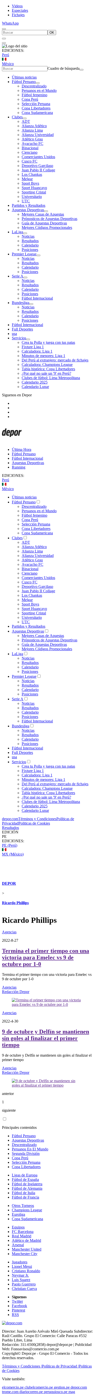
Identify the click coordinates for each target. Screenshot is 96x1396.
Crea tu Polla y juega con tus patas (48, 342)
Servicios (19, 338)
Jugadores (19, 1262)
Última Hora (21, 449)
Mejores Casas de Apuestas (43, 214)
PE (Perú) (9, 845)
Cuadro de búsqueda (64, 68)
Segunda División (26, 1153)
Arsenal (18, 1245)
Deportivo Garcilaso (37, 166)
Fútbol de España (25, 1179)
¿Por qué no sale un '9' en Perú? (46, 373)
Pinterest (18, 1310)
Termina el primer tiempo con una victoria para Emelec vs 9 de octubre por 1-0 (45, 957)
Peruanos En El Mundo (30, 1149)
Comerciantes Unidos (38, 157)
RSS (15, 1315)
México (8, 64)
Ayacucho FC (32, 143)
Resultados (30, 241)
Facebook (19, 1306)
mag (71, 1392)
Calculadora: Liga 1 (37, 351)
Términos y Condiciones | (22, 1366)
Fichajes (18, 15)
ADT (26, 121)
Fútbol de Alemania (27, 1188)
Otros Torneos (23, 1205)
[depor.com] (12, 441)
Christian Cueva (24, 1288)
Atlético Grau (32, 139)
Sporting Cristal (34, 192)
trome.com (10, 1392)
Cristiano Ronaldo (26, 1271)
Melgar (27, 179)
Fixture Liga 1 (33, 347)
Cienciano (29, 152)
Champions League (27, 1210)
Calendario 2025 (35, 382)
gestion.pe (62, 1387)
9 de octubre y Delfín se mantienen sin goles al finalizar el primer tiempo (45, 1038)
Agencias (9, 932)
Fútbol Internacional (37, 298)
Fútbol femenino (34, 95)
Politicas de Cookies (34, 823)
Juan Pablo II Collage (38, 170)
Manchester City (24, 1254)
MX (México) (13, 854)
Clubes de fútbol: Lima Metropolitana (51, 378)
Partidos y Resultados (28, 205)
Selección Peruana (36, 104)
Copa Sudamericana (37, 113)
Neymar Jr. (20, 1275)
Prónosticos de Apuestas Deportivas (49, 219)
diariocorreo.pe (31, 1392)
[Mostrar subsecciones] (38, 83)
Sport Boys (30, 183)
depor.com (10, 819)
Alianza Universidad (38, 135)
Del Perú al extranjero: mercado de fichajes (55, 360)
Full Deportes (22, 329)
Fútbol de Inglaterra (27, 1184)
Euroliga (18, 1214)
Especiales (20, 10)
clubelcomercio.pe (39, 1387)
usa (14, 334)
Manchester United (26, 1249)
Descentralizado (34, 86)
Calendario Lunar (35, 387)
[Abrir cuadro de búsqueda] (4, 29)
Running (18, 467)
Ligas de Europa (24, 1175)
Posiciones (30, 250)
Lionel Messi (22, 1266)
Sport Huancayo (34, 188)
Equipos (18, 1227)
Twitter (17, 1301)
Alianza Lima (32, 130)
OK (51, 32)
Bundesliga (20, 303)
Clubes (17, 117)
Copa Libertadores (36, 108)
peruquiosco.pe (55, 1392)
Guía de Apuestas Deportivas (44, 223)
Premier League (24, 254)
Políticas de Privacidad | (60, 1366)
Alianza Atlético (34, 126)
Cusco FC (29, 161)
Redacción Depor (15, 992)
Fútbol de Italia (23, 1193)
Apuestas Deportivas (28, 210)
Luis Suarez (21, 1280)
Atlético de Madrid (26, 1240)
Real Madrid (21, 1236)
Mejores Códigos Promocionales (47, 227)
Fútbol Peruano (24, 82)
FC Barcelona (22, 1232)
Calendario (30, 245)
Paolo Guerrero (24, 1284)
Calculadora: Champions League (47, 364)
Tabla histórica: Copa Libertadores (48, 369)
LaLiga (17, 232)
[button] (48, 836)
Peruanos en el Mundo (39, 90)
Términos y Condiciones (37, 819)
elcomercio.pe (13, 1387)
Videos (17, 6)
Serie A (17, 276)
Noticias (28, 236)
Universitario (32, 196)
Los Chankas (32, 174)
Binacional (30, 148)
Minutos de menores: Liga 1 (43, 356)
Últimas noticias (24, 77)
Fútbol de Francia (25, 1197)
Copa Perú (30, 99)
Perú (5, 55)
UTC (26, 201)
